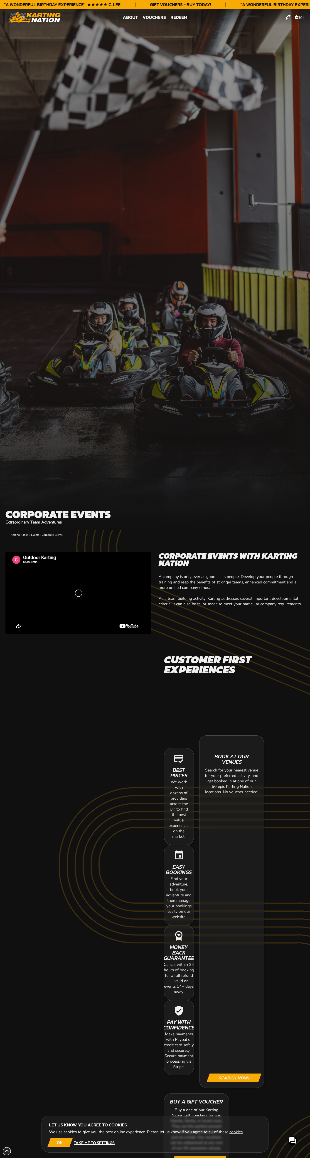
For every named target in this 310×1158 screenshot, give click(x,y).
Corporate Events (52, 535)
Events (35, 535)
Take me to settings (94, 1143)
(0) (301, 17)
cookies (236, 1132)
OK (60, 1142)
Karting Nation (20, 535)
